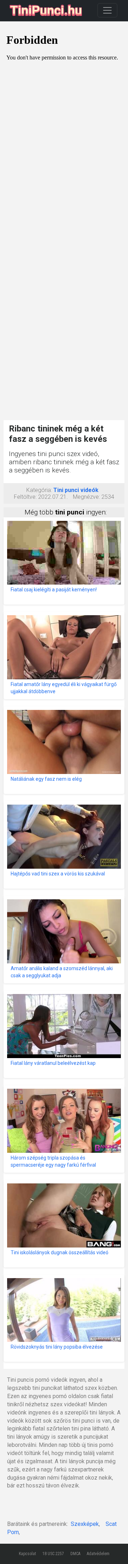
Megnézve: (86, 496)
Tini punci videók (75, 490)
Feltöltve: (25, 496)
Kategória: (39, 490)
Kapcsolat (27, 1553)
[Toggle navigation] (107, 10)
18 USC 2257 (53, 1553)
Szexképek (85, 1524)
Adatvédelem (98, 1553)
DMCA (75, 1553)
